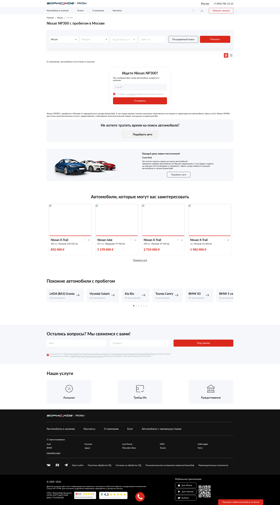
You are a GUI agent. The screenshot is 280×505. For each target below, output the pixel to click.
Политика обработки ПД (99, 465)
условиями (131, 94)
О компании (98, 10)
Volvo (200, 448)
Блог (130, 428)
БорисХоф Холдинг (62, 492)
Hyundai (88, 444)
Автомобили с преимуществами (161, 428)
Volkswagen (203, 444)
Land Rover (127, 444)
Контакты (117, 10)
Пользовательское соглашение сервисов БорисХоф (170, 465)
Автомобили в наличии (58, 10)
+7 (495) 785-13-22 (223, 3)
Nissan (60, 17)
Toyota (163, 448)
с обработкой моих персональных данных (87, 356)
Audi (49, 444)
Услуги (80, 10)
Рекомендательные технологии (213, 465)
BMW (49, 448)
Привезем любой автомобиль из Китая (240, 502)
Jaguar (87, 448)
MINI (162, 444)
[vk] (48, 465)
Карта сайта (77, 465)
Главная (50, 17)
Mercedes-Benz (129, 448)
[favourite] (193, 11)
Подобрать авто (178, 174)
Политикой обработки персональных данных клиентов (86, 354)
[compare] (201, 11)
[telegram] (66, 465)
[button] (133, 305)
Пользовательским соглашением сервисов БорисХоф (132, 354)
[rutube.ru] (57, 465)
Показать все (140, 260)
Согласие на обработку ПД (128, 465)
